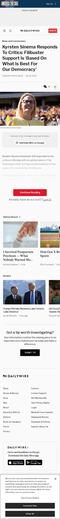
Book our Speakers (12, 422)
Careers (35, 388)
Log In (47, 199)
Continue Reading (30, 192)
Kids (5, 403)
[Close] (55, 479)
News (6, 388)
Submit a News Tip (39, 426)
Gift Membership (39, 398)
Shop (5, 398)
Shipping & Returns (40, 417)
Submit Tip (30, 353)
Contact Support (39, 393)
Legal (33, 407)
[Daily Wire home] (30, 30)
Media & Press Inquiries (42, 412)
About (6, 407)
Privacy (6, 431)
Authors (7, 417)
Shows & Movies (11, 393)
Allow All (30, 514)
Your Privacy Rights (40, 403)
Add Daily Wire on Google (31, 143)
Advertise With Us (11, 412)
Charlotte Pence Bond (12, 76)
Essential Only (30, 506)
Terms (6, 426)
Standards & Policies (40, 422)
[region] (30, 496)
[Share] (55, 87)
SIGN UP (52, 31)
